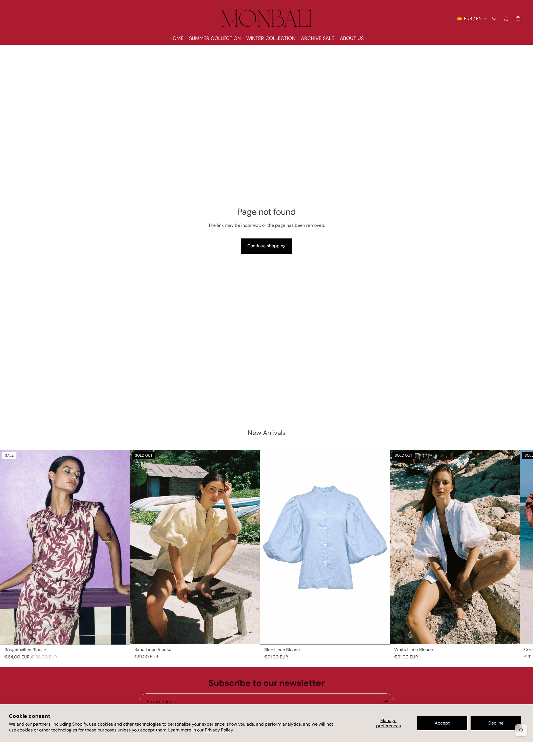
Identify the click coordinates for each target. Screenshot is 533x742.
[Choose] (121, 636)
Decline (496, 723)
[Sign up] (386, 702)
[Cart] (518, 18)
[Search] (494, 18)
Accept (442, 723)
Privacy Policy (219, 730)
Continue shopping (266, 246)
